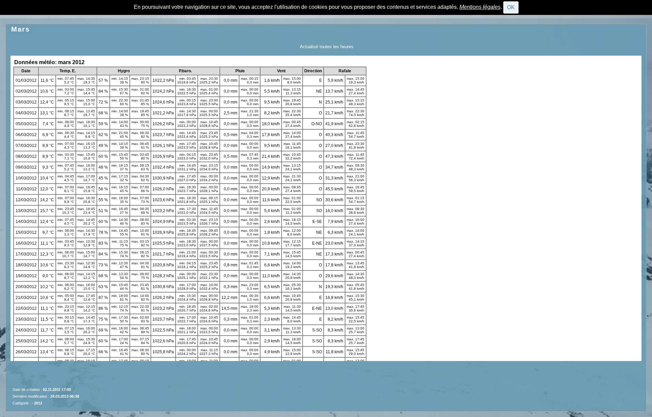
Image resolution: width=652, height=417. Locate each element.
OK (511, 7)
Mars (20, 29)
